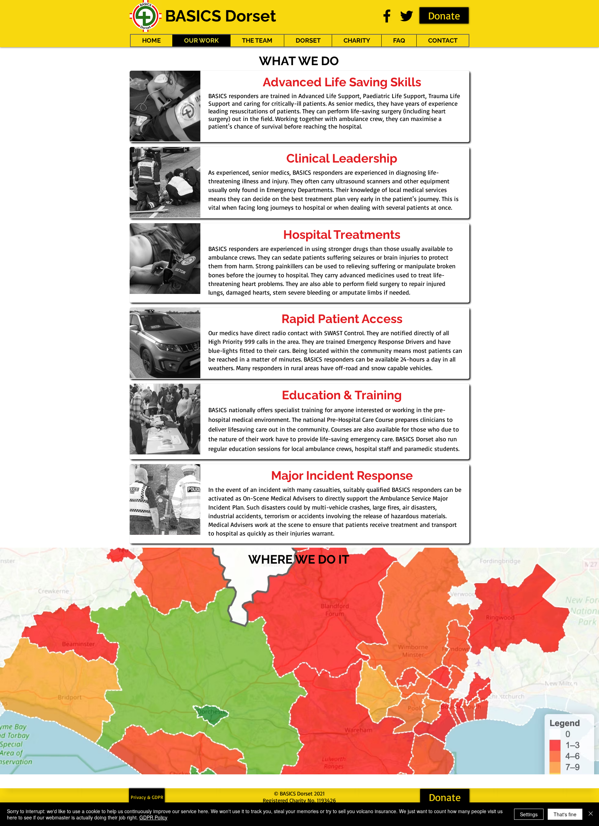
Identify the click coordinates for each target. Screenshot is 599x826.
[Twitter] (406, 16)
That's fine (565, 814)
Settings (529, 814)
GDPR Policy (153, 817)
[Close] (591, 814)
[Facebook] (387, 16)
